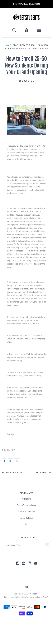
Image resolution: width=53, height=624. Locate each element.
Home (8, 45)
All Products (26, 498)
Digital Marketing (26, 518)
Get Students (33, 593)
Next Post (42, 472)
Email (17, 460)
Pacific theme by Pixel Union (15, 597)
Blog (15, 45)
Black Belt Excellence (26, 511)
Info (26, 524)
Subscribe (28, 81)
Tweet (10, 460)
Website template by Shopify (37, 597)
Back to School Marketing (26, 505)
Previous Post (13, 472)
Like (4, 460)
